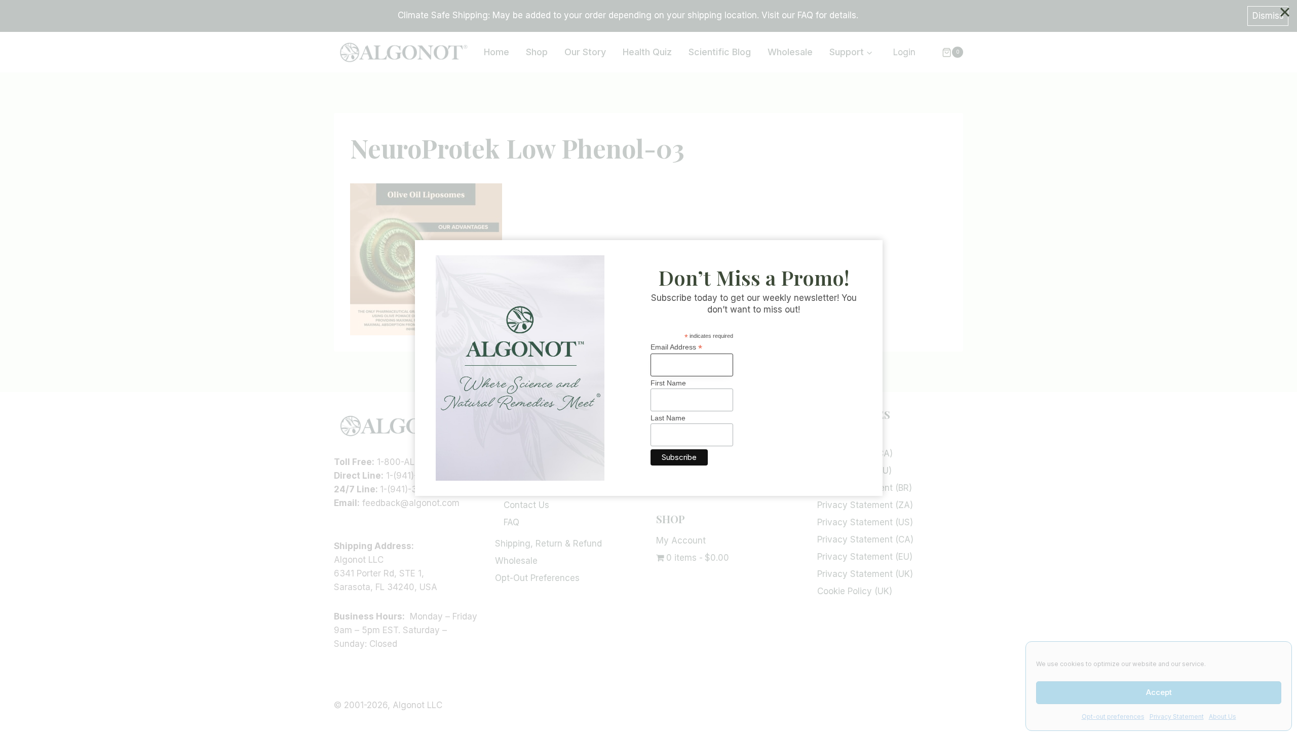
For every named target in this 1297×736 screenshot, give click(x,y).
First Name (668, 383)
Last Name (668, 418)
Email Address (676, 347)
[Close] (1284, 12)
